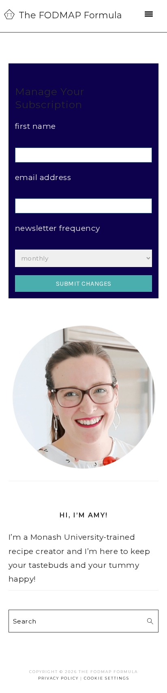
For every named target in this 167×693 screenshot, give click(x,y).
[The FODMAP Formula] (9, 14)
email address (43, 177)
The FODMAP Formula (70, 15)
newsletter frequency (57, 228)
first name (35, 126)
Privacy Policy (58, 678)
